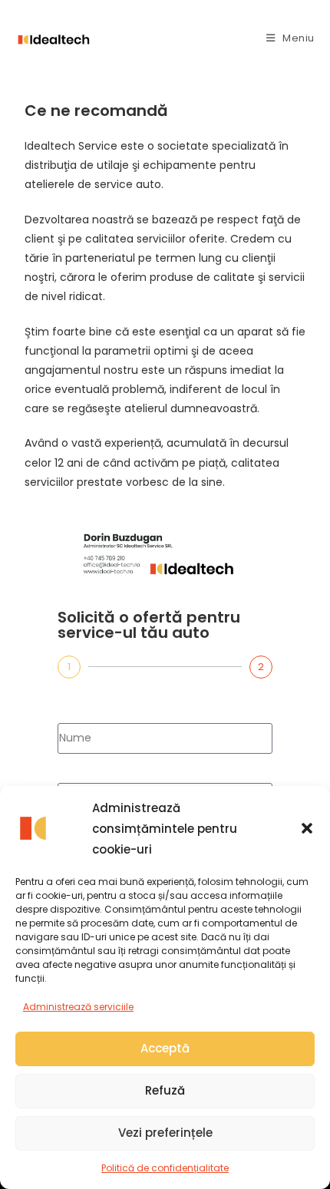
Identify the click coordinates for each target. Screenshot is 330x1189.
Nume (74, 710)
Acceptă (165, 1048)
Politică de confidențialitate (165, 1167)
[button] (307, 828)
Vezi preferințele (165, 1133)
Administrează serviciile (78, 1006)
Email (72, 770)
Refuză (165, 1090)
